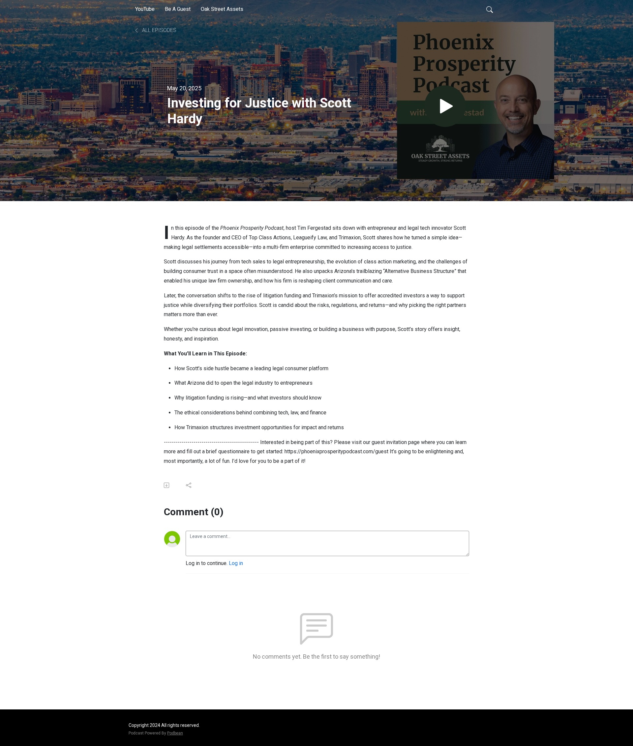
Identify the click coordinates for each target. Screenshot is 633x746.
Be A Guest (178, 9)
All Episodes (158, 30)
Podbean (175, 733)
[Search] (490, 9)
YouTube (145, 9)
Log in (236, 563)
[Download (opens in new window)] (167, 485)
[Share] (189, 485)
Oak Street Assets (222, 9)
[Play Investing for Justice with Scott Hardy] (445, 106)
